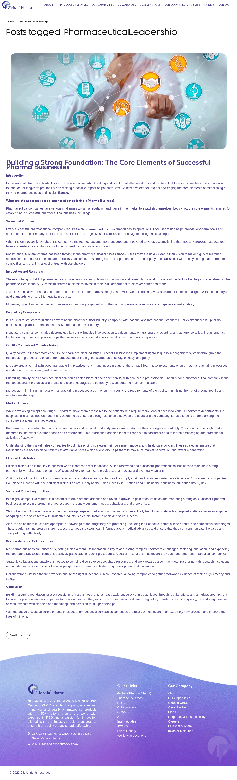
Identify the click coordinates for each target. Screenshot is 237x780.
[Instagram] (204, 773)
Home (11, 21)
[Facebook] (195, 773)
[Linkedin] (214, 773)
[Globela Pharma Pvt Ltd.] (17, 5)
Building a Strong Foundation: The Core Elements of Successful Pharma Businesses (108, 164)
